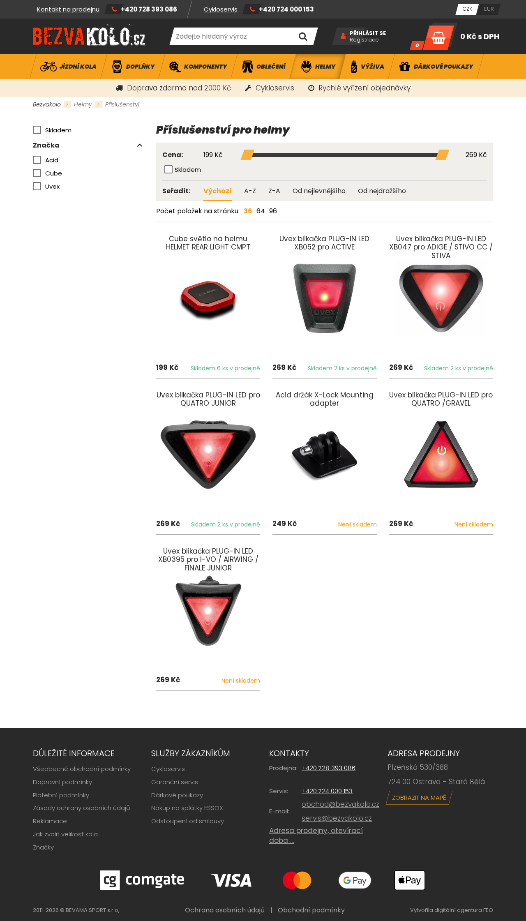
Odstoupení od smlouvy (187, 821)
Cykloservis (221, 9)
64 (260, 211)
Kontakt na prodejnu (68, 9)
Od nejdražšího (382, 191)
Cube (53, 173)
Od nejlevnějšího (319, 191)
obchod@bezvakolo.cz (340, 804)
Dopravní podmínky (62, 782)
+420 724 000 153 (286, 9)
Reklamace (50, 821)
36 (248, 211)
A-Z (250, 191)
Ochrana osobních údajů (225, 910)
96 (273, 211)
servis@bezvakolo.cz (337, 818)
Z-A (274, 191)
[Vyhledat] (302, 36)
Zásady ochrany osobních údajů (81, 807)
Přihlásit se (368, 33)
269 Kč (476, 155)
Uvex (52, 186)
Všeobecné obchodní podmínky (82, 768)
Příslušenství (122, 104)
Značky (43, 847)
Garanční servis (174, 782)
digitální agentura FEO (463, 910)
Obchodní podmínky (311, 910)
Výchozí (217, 191)
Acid (51, 160)
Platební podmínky (61, 795)
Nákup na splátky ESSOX (187, 807)
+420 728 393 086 (149, 9)
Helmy (83, 104)
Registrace (364, 40)
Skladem (58, 130)
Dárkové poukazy (177, 795)
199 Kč (213, 155)
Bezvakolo (47, 104)
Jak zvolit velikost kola (65, 834)
